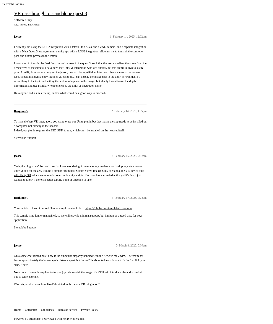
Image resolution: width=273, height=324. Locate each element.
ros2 (16, 24)
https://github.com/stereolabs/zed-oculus (108, 208)
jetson (23, 24)
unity (30, 24)
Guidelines (47, 309)
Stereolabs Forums (13, 4)
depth (37, 24)
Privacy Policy (89, 309)
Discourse (34, 318)
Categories (31, 309)
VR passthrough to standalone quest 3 (50, 13)
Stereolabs (20, 137)
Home (17, 309)
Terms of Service (67, 309)
